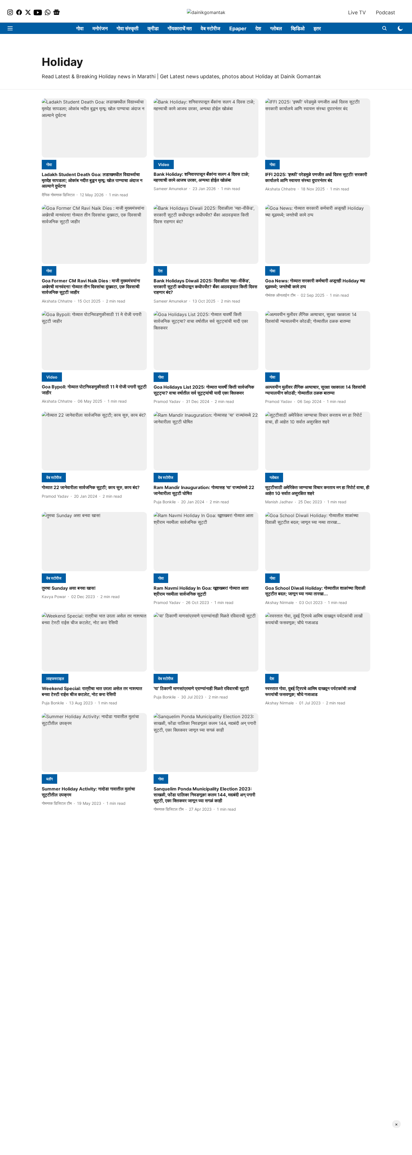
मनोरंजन (100, 28)
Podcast (385, 12)
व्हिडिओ (298, 28)
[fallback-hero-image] (94, 128)
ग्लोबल (276, 28)
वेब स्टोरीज (210, 28)
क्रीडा (153, 28)
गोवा (80, 28)
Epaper (237, 28)
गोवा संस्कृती (127, 28)
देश (258, 28)
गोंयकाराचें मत (180, 28)
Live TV (357, 12)
